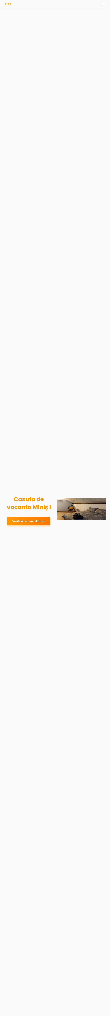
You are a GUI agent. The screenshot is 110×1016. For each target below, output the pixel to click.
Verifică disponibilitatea (28, 521)
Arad (7, 4)
